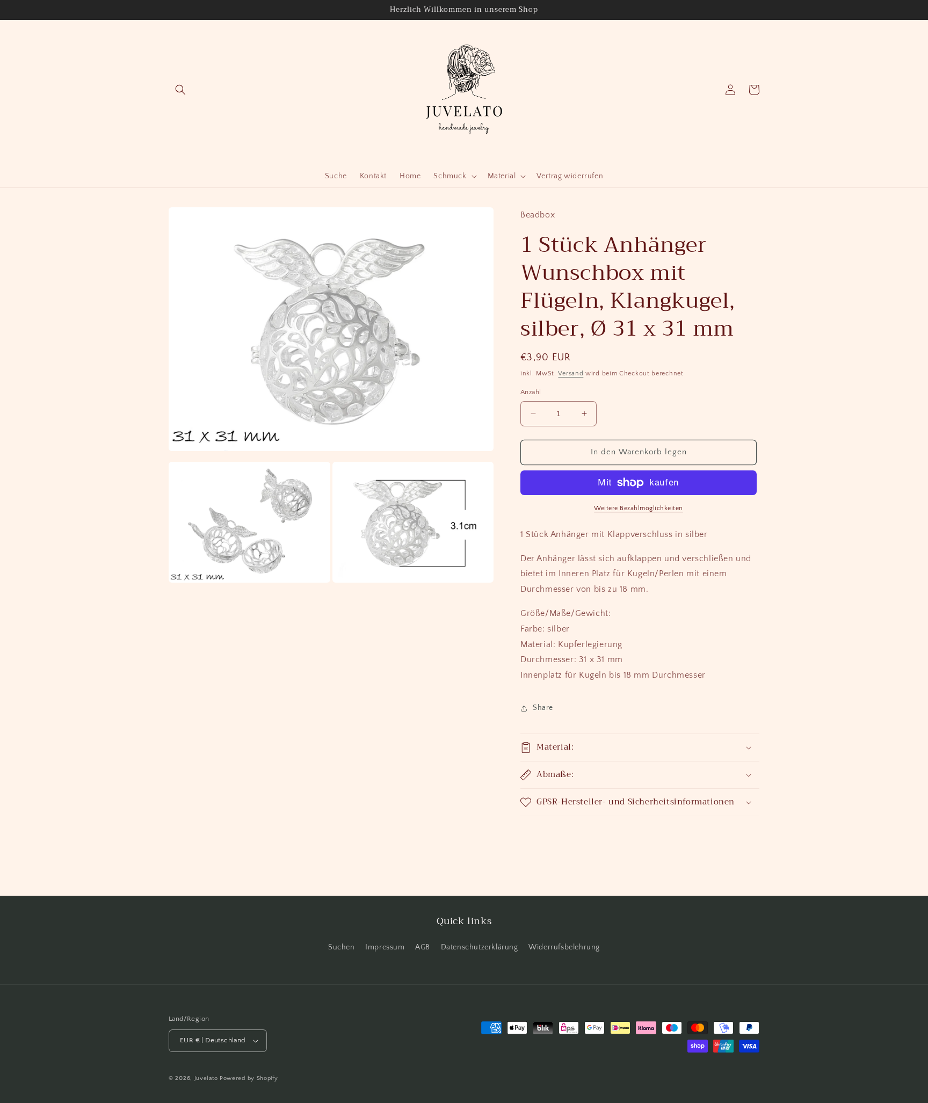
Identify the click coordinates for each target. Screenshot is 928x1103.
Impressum (384, 947)
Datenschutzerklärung (479, 947)
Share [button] (543, 707)
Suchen (341, 947)
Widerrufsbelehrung (564, 947)
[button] (180, 89)
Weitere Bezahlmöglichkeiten (638, 508)
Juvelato (206, 1078)
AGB (422, 947)
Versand (570, 373)
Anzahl (530, 392)
